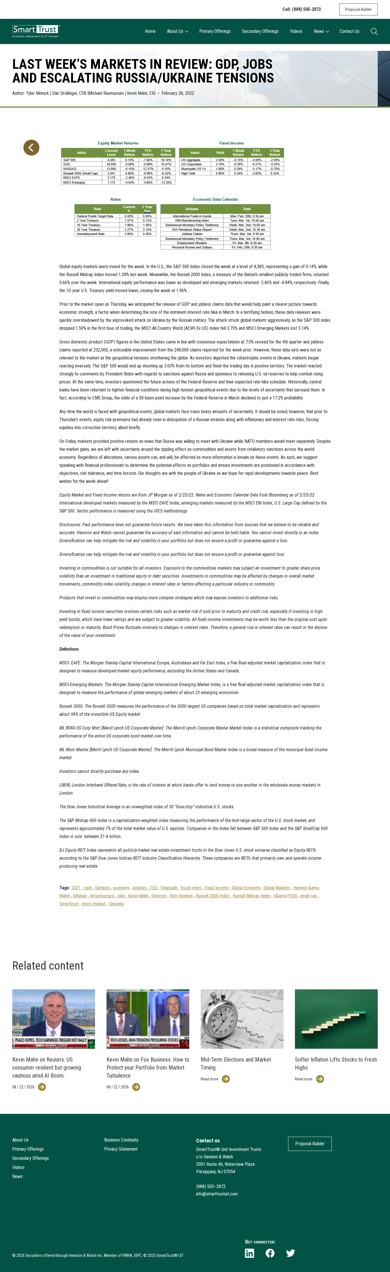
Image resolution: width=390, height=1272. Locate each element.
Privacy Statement (121, 1149)
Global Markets (277, 888)
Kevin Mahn (138, 896)
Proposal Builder (358, 9)
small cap (308, 896)
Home (150, 31)
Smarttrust (69, 904)
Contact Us (349, 31)
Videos (296, 31)
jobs (121, 896)
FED (153, 888)
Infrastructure (102, 896)
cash (88, 888)
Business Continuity (121, 1140)
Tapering (116, 904)
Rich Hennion (181, 896)
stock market (93, 904)
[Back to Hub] (30, 517)
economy (121, 888)
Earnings (102, 888)
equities (140, 888)
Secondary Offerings (260, 31)
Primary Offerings (215, 31)
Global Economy (246, 888)
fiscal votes (191, 888)
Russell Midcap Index (251, 896)
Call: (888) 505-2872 (301, 9)
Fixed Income (216, 888)
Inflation (80, 896)
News (319, 31)
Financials (169, 888)
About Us (175, 31)
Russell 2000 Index (213, 896)
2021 (76, 888)
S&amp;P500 (285, 896)
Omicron (159, 896)
